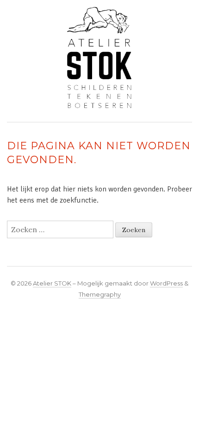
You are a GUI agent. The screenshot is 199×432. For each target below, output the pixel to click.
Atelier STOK (52, 283)
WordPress (166, 283)
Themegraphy (100, 294)
